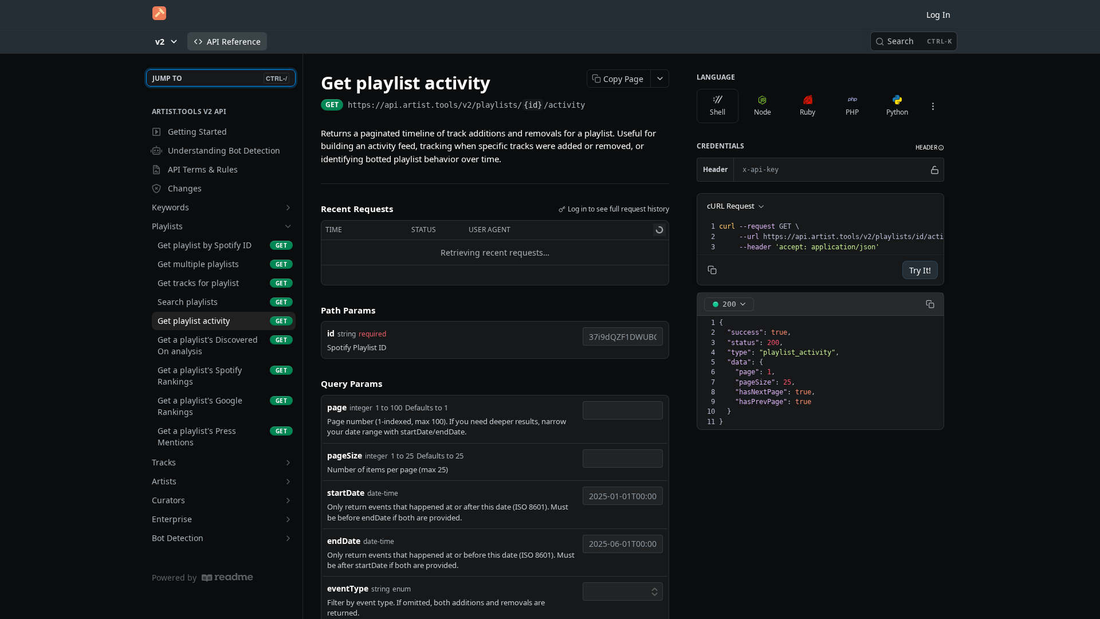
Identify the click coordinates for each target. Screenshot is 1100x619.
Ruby (807, 112)
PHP (852, 112)
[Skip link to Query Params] (312, 384)
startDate (345, 492)
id (331, 333)
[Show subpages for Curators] (288, 500)
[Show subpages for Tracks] (288, 462)
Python (897, 112)
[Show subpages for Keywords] (288, 207)
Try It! (920, 270)
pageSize (344, 455)
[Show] (935, 170)
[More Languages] (932, 106)
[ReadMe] (227, 577)
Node (762, 112)
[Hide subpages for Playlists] (288, 226)
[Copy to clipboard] (596, 106)
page (337, 407)
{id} (533, 104)
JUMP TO (219, 78)
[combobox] (623, 336)
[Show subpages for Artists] (288, 481)
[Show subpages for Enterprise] (288, 519)
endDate (343, 540)
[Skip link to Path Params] (312, 310)
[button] (930, 147)
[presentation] (843, 236)
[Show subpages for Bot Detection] (288, 538)
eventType (347, 588)
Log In (938, 14)
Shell (717, 112)
